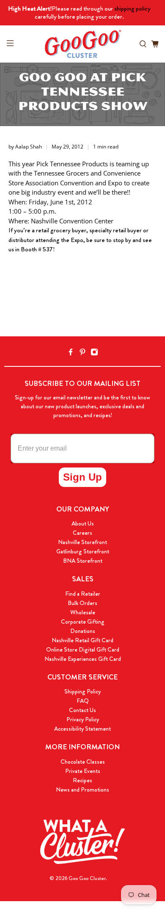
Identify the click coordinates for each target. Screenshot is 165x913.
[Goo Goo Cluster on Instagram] (94, 353)
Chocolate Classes (82, 761)
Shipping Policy (82, 691)
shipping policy (132, 8)
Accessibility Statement (82, 728)
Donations (82, 631)
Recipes (82, 780)
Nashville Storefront (82, 542)
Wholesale (82, 612)
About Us (83, 523)
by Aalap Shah (25, 146)
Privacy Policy (82, 719)
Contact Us (82, 710)
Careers (82, 532)
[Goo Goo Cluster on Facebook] (71, 353)
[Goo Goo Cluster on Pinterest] (82, 353)
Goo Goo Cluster (87, 878)
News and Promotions (82, 789)
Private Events (82, 771)
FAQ (83, 700)
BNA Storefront (82, 560)
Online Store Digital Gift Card (82, 649)
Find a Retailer (82, 593)
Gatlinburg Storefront (82, 551)
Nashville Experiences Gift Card (82, 658)
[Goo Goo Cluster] (82, 44)
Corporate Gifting (82, 621)
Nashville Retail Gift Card (82, 640)
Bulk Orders (82, 603)
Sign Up (82, 477)
